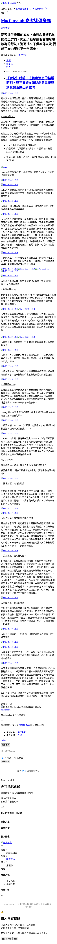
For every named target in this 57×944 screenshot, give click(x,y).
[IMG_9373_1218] (9, 647)
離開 (15, 939)
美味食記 (21, 732)
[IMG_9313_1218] (9, 309)
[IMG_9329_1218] (9, 337)
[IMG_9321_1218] (9, 350)
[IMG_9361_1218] (9, 663)
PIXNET (12, 904)
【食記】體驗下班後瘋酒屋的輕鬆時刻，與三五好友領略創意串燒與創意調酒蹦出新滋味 (30, 82)
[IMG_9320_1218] (9, 366)
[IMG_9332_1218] (9, 201)
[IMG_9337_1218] (9, 433)
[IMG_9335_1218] (43, 269)
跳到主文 (5, 28)
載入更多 (5, 745)
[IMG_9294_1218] (9, 184)
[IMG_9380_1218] (9, 93)
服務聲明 (28, 907)
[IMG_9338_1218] (9, 420)
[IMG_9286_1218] (9, 252)
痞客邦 (22, 725)
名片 (8, 67)
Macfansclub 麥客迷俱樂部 (26, 20)
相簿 (8, 60)
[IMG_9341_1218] (9, 508)
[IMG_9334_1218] (26, 269)
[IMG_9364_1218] (9, 478)
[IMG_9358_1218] (9, 642)
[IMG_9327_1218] (9, 407)
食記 (19, 735)
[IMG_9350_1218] (9, 629)
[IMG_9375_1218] (9, 214)
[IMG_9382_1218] (9, 180)
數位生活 (23, 55)
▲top (3, 740)
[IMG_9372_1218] (9, 597)
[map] (4, 167)
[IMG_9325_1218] (9, 379)
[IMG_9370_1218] (9, 550)
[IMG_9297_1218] (9, 276)
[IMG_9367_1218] (9, 513)
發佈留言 (5, 762)
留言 (28, 725)
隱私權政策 (47, 904)
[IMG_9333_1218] (9, 269)
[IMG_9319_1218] (26, 309)
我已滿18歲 (6, 939)
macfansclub (6, 710)
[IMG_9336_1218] (9, 271)
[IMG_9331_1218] (26, 337)
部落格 (9, 64)
